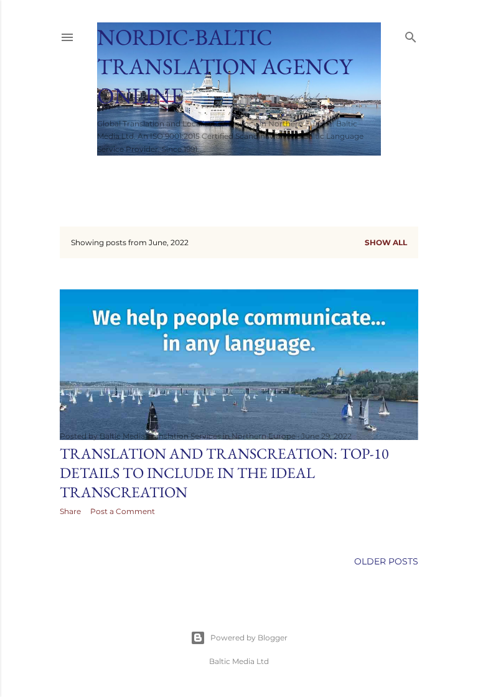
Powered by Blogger (249, 637)
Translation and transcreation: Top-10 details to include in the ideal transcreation (224, 473)
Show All (386, 242)
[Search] (410, 34)
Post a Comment (122, 511)
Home (116, 171)
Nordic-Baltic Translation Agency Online (224, 66)
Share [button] (70, 511)
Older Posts (386, 561)
